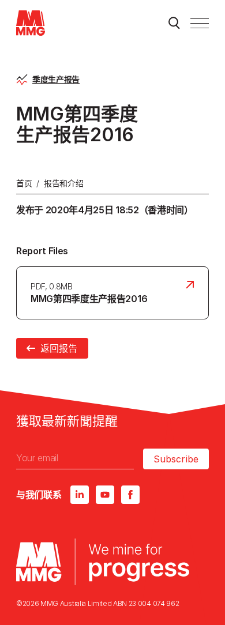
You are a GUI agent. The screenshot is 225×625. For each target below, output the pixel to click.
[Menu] (199, 23)
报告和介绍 (63, 183)
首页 (24, 183)
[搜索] (174, 23)
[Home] (30, 23)
